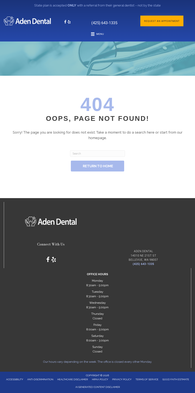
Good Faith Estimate (175, 379)
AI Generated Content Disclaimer (97, 387)
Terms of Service (147, 379)
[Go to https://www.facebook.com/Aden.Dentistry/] (65, 22)
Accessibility (14, 379)
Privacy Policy (122, 379)
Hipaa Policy (100, 379)
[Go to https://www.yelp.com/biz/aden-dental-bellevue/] (69, 22)
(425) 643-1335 (104, 23)
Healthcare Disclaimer (72, 379)
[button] (161, 21)
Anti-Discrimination (40, 379)
